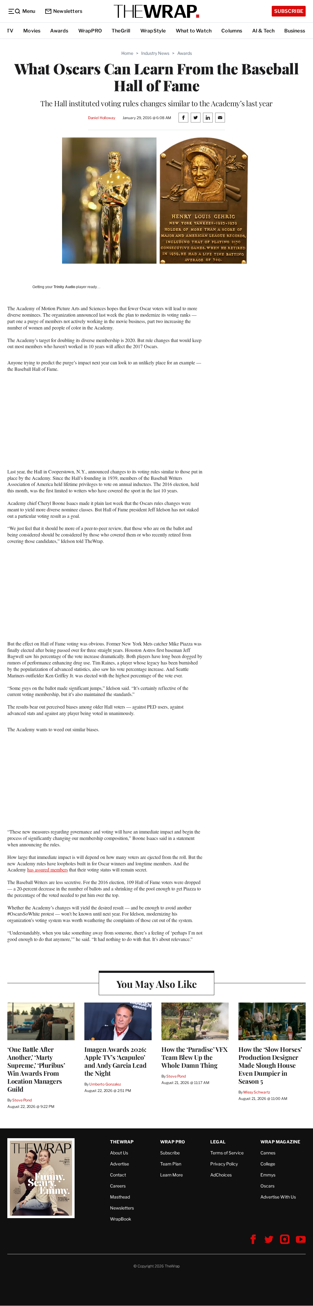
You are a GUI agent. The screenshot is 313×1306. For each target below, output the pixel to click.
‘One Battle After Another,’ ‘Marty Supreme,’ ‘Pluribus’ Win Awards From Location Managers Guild (36, 1069)
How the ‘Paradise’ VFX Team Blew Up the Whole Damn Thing (194, 1057)
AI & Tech (263, 31)
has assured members (47, 869)
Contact (118, 1174)
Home (127, 53)
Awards (59, 31)
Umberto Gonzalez (105, 1084)
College (267, 1163)
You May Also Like (156, 983)
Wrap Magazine (280, 1141)
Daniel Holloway (101, 117)
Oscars (267, 1185)
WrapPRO (90, 31)
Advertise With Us (278, 1196)
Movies (31, 31)
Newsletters (67, 11)
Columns (231, 31)
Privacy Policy (224, 1163)
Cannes (267, 1152)
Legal (218, 1141)
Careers (118, 1185)
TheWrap (122, 1141)
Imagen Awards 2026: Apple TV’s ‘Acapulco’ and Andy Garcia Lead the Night (115, 1061)
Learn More (171, 1174)
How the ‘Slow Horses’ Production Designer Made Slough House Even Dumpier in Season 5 (270, 1065)
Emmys (267, 1174)
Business (294, 31)
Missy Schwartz (256, 1092)
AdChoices (221, 1174)
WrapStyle (153, 31)
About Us (119, 1152)
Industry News (155, 53)
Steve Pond (22, 1100)
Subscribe (288, 11)
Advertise (119, 1163)
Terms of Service (227, 1152)
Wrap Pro (172, 1141)
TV (9, 31)
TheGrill (121, 31)
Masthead (120, 1196)
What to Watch (194, 31)
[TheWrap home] (156, 11)
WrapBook (120, 1218)
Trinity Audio (64, 287)
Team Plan (170, 1163)
